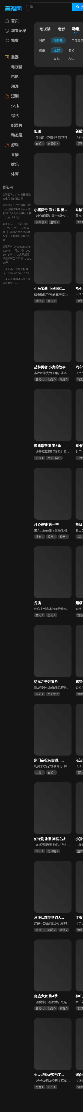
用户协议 (12, 228)
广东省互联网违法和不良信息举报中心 (17, 281)
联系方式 (8, 223)
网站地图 (22, 223)
